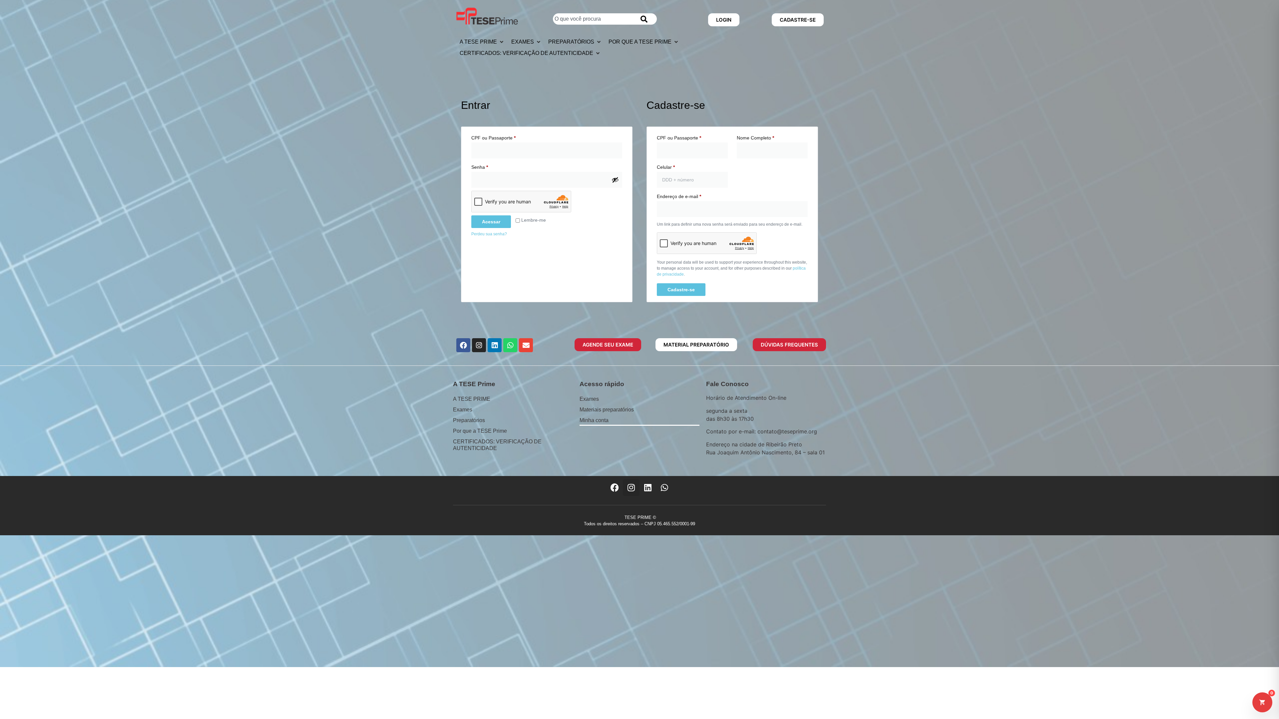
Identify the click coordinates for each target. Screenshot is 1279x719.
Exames (462, 409)
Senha (491, 166)
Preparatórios (469, 420)
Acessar (491, 221)
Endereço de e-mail (690, 195)
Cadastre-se (681, 289)
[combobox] (593, 19)
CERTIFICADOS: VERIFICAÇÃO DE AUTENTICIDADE (497, 445)
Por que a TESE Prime (480, 431)
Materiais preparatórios (607, 409)
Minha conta (594, 420)
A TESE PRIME (471, 399)
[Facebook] (463, 345)
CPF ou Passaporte (505, 136)
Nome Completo (755, 137)
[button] (482, 42)
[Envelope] (526, 345)
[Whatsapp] (510, 345)
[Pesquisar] (645, 19)
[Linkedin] (495, 345)
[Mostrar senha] (615, 179)
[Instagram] (479, 345)
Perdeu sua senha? (489, 234)
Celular (666, 167)
